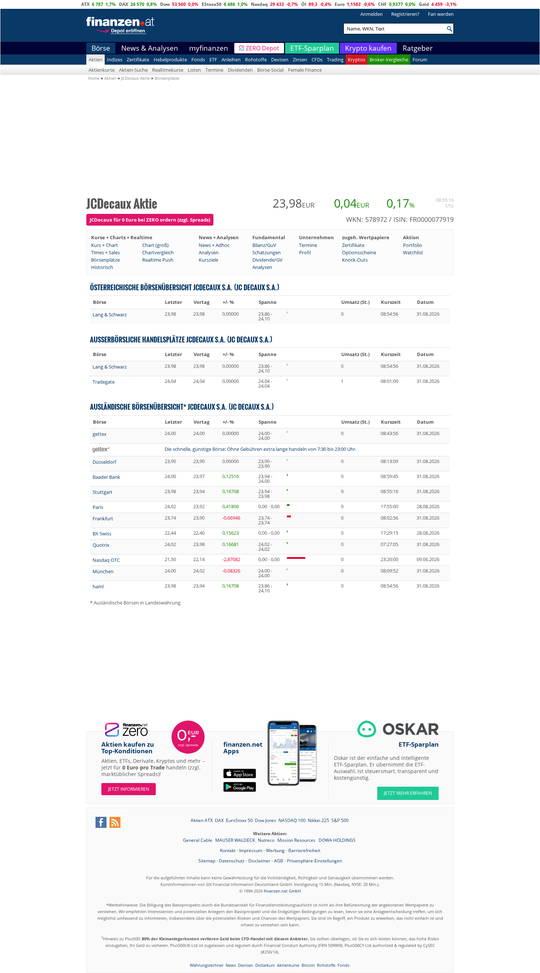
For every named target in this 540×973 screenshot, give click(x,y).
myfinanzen (208, 48)
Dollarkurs (265, 965)
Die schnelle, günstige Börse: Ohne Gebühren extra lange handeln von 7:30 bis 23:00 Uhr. (260, 449)
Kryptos (356, 59)
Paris (98, 507)
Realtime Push (157, 259)
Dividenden (240, 70)
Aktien (95, 59)
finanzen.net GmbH (282, 891)
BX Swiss (102, 533)
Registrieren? (405, 14)
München (103, 571)
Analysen (209, 252)
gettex (100, 434)
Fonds (198, 59)
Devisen (279, 59)
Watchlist (413, 252)
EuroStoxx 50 (239, 820)
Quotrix (101, 545)
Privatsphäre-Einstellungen (314, 861)
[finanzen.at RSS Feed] (114, 822)
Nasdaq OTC (106, 560)
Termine (214, 70)
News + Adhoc (214, 245)
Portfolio (412, 245)
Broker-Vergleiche (389, 59)
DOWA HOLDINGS (337, 840)
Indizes (114, 59)
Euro (340, 4)
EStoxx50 (212, 4)
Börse (100, 48)
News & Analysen (149, 48)
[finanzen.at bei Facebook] (101, 822)
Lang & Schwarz (110, 314)
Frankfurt (103, 518)
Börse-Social (270, 70)
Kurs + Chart (104, 245)
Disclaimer (259, 861)
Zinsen (300, 59)
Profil (305, 252)
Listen (194, 70)
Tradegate (104, 381)
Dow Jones (265, 820)
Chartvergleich (158, 252)
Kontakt (227, 850)
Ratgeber (418, 48)
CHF (382, 4)
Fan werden (441, 14)
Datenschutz (232, 861)
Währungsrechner (206, 965)
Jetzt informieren (128, 789)
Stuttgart (102, 492)
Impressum (250, 850)
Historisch (102, 267)
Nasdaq (259, 4)
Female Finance (305, 70)
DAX (123, 4)
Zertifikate (138, 59)
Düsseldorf (104, 462)
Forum (420, 59)
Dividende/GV (267, 259)
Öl (303, 4)
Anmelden (371, 14)
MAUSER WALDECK (235, 840)
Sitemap (206, 861)
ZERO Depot (262, 48)
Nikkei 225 (318, 820)
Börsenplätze (105, 259)
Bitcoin (308, 965)
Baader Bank (106, 477)
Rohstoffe (256, 59)
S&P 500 (340, 820)
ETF (213, 59)
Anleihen (231, 59)
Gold (424, 4)
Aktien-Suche (133, 70)
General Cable (198, 840)
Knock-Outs (355, 259)
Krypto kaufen (368, 48)
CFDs (317, 59)
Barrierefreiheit (304, 850)
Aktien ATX (202, 820)
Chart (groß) (155, 245)
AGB (278, 861)
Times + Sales (105, 252)
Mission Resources (297, 840)
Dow (165, 4)
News (231, 965)
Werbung (275, 850)
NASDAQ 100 (292, 820)
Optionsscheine (359, 252)
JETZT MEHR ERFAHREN (408, 793)
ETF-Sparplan (312, 48)
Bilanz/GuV (264, 245)
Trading (335, 59)
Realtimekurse (167, 70)
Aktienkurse (102, 70)
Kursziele (208, 259)
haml (98, 586)
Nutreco (267, 840)
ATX (85, 4)
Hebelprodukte (170, 59)
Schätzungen (266, 252)
